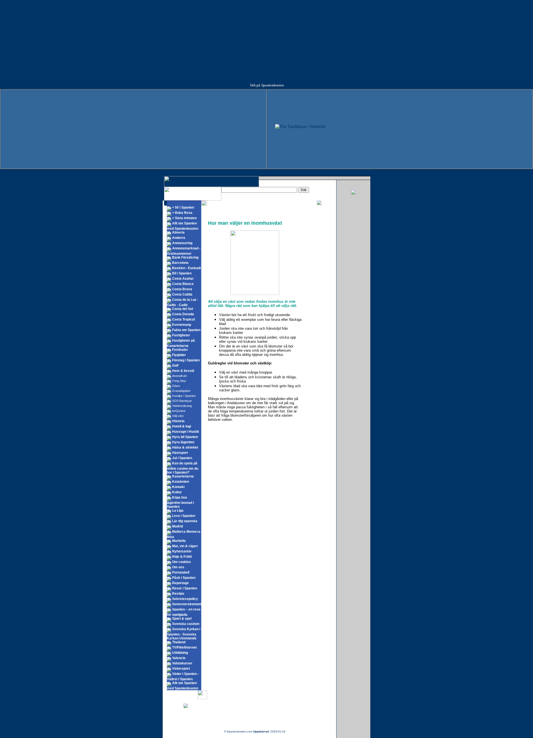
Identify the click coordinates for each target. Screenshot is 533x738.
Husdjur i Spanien (184, 395)
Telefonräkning (182, 405)
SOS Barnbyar (182, 400)
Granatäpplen (181, 390)
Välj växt (177, 415)
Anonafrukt (179, 375)
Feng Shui (179, 380)
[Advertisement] (266, 39)
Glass (176, 385)
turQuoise (178, 410)
